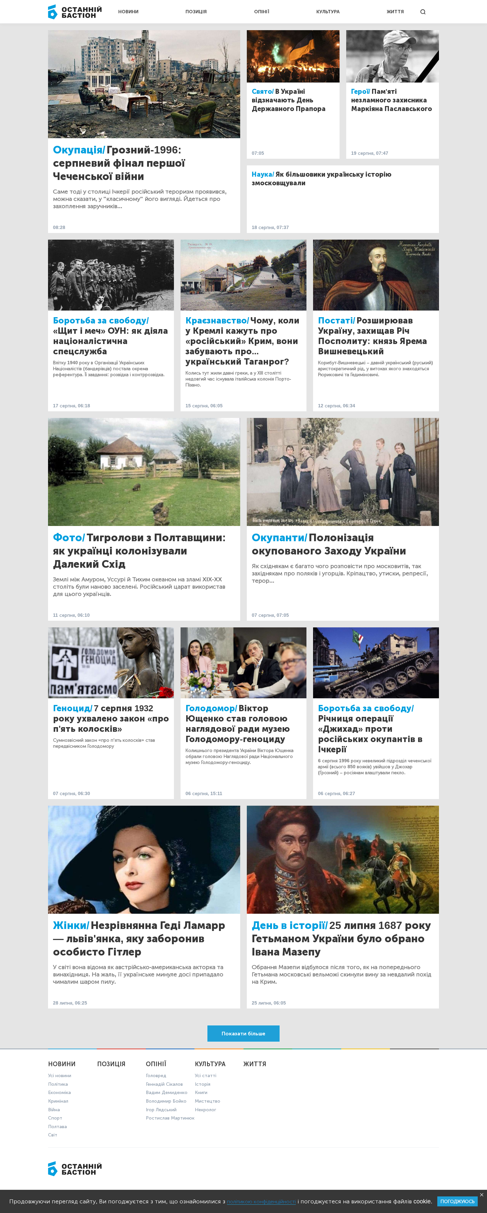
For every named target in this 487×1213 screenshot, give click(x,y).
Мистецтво (207, 1101)
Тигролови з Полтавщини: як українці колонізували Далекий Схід (139, 550)
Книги (201, 1092)
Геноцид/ (72, 708)
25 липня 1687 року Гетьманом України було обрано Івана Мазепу (341, 938)
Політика (58, 1084)
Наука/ (263, 174)
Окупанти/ (279, 537)
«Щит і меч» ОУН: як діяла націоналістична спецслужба (110, 341)
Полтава (57, 1126)
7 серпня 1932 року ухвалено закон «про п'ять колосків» (111, 718)
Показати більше (243, 1033)
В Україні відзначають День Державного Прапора (289, 100)
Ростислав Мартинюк (170, 1118)
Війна (54, 1110)
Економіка (59, 1092)
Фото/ (69, 537)
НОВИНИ (128, 12)
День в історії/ (290, 925)
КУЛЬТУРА (328, 12)
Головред (156, 1075)
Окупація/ (79, 150)
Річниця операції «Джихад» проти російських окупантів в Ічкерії (370, 734)
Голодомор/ (211, 708)
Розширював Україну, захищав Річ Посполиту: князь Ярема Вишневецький (372, 336)
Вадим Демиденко (167, 1092)
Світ (52, 1135)
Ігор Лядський (161, 1110)
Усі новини (59, 1075)
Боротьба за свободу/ (101, 321)
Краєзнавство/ (217, 321)
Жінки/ (71, 925)
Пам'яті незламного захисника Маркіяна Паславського (391, 100)
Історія (202, 1084)
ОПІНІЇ (261, 12)
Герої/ (360, 91)
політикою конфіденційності (261, 1201)
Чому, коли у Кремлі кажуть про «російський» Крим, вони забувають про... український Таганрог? (242, 341)
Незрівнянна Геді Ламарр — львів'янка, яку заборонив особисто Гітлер (139, 938)
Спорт (55, 1118)
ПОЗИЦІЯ (196, 12)
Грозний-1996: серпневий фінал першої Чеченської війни (119, 163)
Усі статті (205, 1075)
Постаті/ (336, 321)
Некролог (205, 1110)
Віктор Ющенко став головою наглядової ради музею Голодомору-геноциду (238, 723)
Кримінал (58, 1101)
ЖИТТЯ (395, 12)
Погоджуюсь (457, 1201)
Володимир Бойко (166, 1101)
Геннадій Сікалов (164, 1084)
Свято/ (263, 91)
